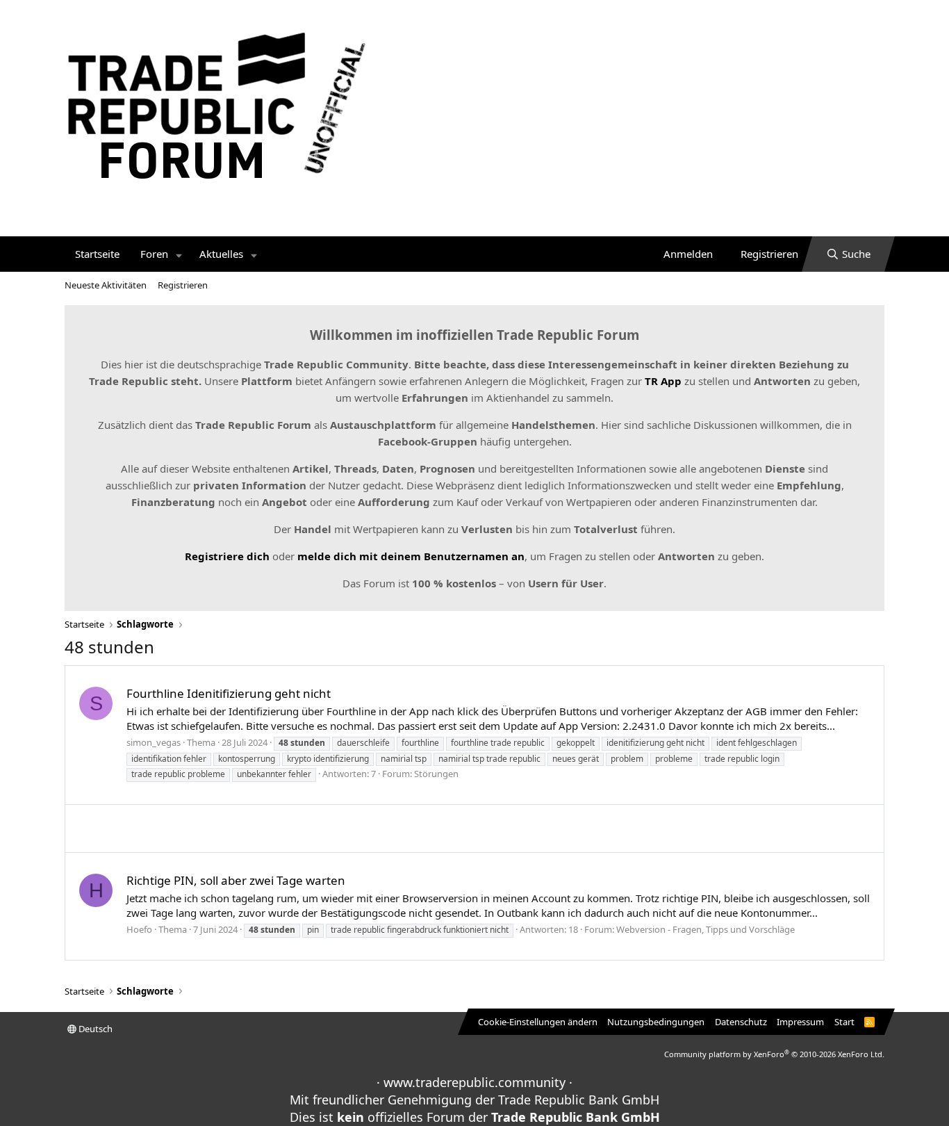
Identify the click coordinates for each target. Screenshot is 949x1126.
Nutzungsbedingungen (655, 1021)
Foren (154, 254)
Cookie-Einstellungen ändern (537, 1021)
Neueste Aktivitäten (106, 285)
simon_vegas (153, 742)
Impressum (800, 1021)
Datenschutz (741, 1021)
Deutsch (94, 1028)
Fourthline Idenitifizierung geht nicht (228, 693)
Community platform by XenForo (774, 1054)
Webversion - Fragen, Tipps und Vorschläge (705, 929)
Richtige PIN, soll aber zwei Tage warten (235, 880)
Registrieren (183, 285)
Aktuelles (221, 254)
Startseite (97, 254)
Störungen (436, 773)
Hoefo (139, 929)
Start (844, 1021)
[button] (179, 254)
